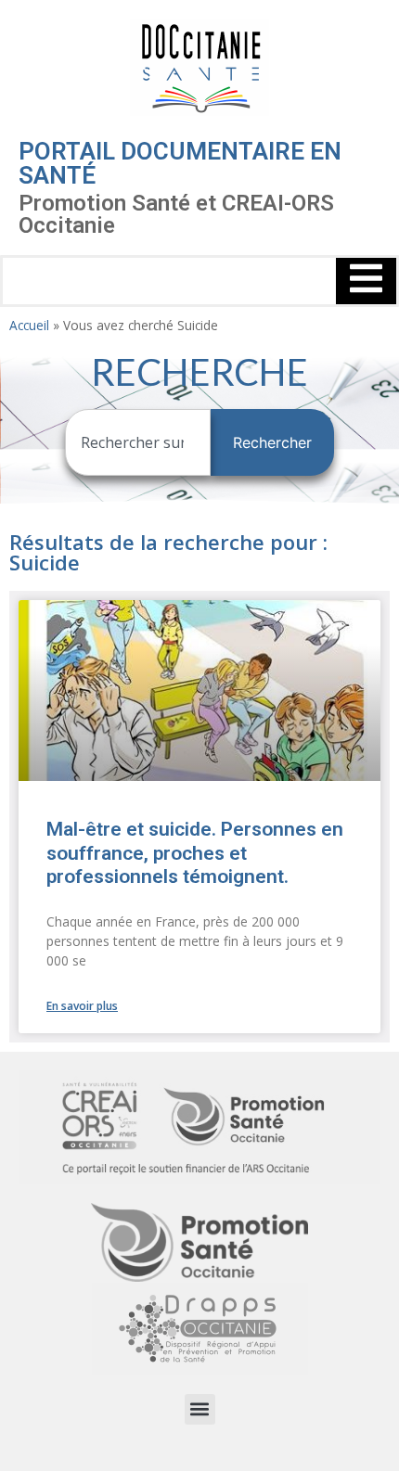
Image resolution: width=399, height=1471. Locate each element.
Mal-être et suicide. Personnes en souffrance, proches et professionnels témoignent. (194, 852)
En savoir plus (82, 1006)
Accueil (29, 325)
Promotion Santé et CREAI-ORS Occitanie (176, 214)
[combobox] (138, 442)
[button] (200, 1409)
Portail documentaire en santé (180, 163)
